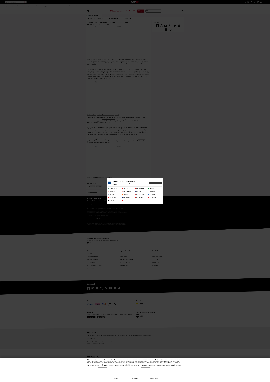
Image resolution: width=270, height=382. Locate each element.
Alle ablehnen (135, 378)
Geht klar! (116, 378)
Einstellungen (154, 378)
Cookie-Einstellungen (102, 367)
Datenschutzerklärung (145, 367)
